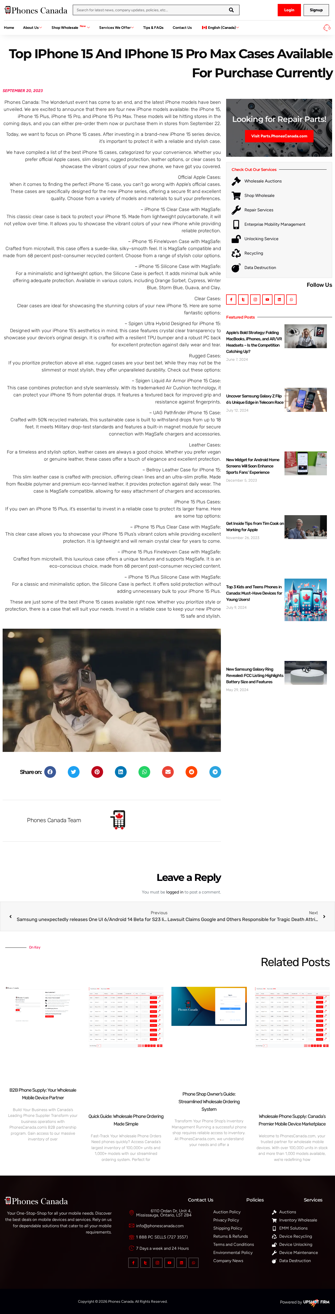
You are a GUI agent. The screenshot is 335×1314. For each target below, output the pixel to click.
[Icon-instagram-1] (255, 299)
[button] (50, 772)
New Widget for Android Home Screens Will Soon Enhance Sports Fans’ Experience (252, 466)
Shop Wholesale (69, 27)
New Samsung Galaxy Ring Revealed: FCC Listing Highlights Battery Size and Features (254, 675)
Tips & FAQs (153, 27)
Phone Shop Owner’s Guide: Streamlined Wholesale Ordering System (209, 1101)
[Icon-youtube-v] (267, 299)
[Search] (231, 10)
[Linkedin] (279, 299)
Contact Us (182, 27)
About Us (31, 27)
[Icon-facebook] (231, 299)
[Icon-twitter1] (243, 299)
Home (9, 27)
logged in (174, 892)
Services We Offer (115, 27)
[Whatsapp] (291, 299)
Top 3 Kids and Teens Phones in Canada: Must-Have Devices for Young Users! (254, 593)
